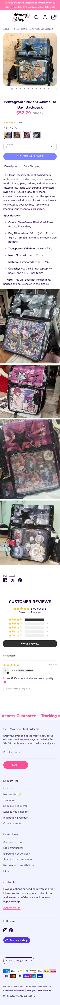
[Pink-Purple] (27, 135)
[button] (15, 620)
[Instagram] (5, 930)
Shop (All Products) (15, 806)
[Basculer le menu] (5, 17)
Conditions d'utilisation (13, 990)
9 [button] (44, 88)
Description (11, 166)
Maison (7, 788)
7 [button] (36, 88)
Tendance (9, 800)
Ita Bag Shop (29, 996)
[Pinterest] (11, 930)
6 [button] (32, 88)
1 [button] (12, 89)
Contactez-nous (12, 823)
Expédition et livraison (16, 854)
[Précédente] (4, 89)
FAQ (6, 871)
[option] (30, 59)
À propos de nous (13, 842)
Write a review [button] (30, 644)
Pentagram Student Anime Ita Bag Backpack (33, 29)
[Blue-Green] (8, 135)
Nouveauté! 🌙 (12, 794)
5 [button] (28, 88)
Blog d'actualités (13, 848)
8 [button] (40, 88)
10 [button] (48, 88)
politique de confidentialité (39, 990)
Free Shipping (32, 166)
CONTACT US (11, 908)
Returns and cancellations (18, 865)
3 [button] (20, 88)
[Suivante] (55, 89)
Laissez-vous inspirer (16, 812)
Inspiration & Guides (15, 818)
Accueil (6, 29)
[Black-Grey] (37, 135)
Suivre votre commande (17, 859)
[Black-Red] (17, 135)
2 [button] (16, 88)
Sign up (15, 765)
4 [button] (24, 88)
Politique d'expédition (13, 986)
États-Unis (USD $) (17, 960)
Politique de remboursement (38, 986)
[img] (11, 665)
